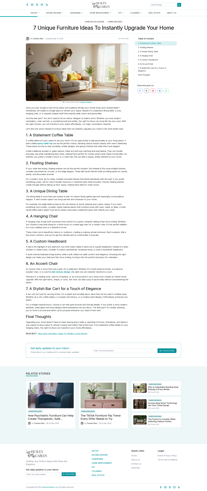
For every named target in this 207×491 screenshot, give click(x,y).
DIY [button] (119, 13)
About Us (171, 13)
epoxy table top (44, 143)
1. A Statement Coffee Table (149, 43)
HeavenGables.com (50, 487)
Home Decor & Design (94, 22)
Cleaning (97, 471)
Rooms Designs (100, 455)
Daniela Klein (38, 38)
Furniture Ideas (115, 22)
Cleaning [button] (135, 13)
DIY (93, 467)
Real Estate (154, 13)
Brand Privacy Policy (167, 455)
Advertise (135, 468)
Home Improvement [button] (99, 13)
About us (135, 459)
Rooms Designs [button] (53, 13)
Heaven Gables (86, 102)
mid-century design (61, 272)
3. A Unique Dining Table (148, 51)
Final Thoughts (144, 75)
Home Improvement (102, 463)
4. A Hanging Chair (145, 56)
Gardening (97, 459)
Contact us (136, 464)
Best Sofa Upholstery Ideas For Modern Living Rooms (62, 333)
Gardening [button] (75, 13)
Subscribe (69, 474)
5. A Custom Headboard (148, 60)
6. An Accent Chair (145, 64)
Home (134, 455)
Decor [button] (34, 13)
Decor (95, 451)
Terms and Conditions (167, 459)
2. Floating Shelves (145, 47)
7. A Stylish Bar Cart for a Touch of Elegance (152, 69)
